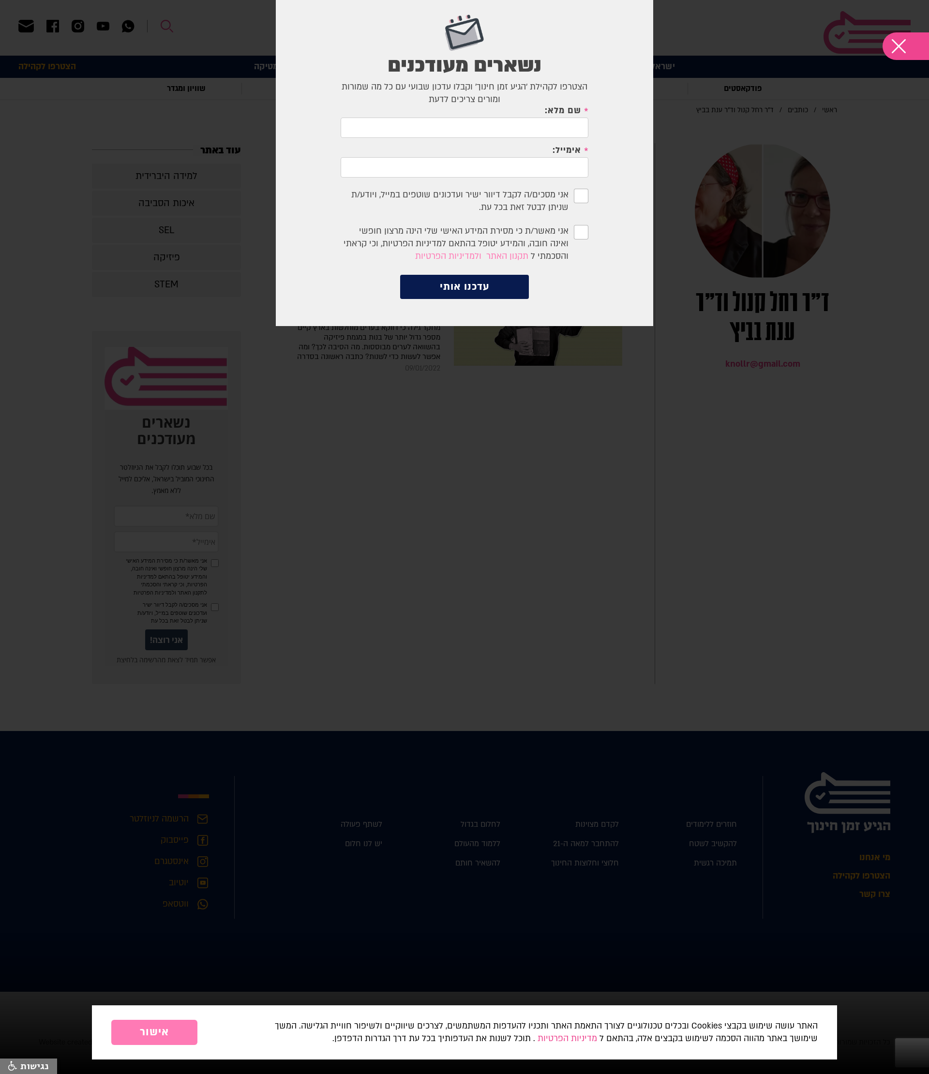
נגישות (33, 1066)
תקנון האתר (507, 256)
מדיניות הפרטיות (567, 1038)
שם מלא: (563, 111)
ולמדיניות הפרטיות (448, 256)
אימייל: (567, 150)
